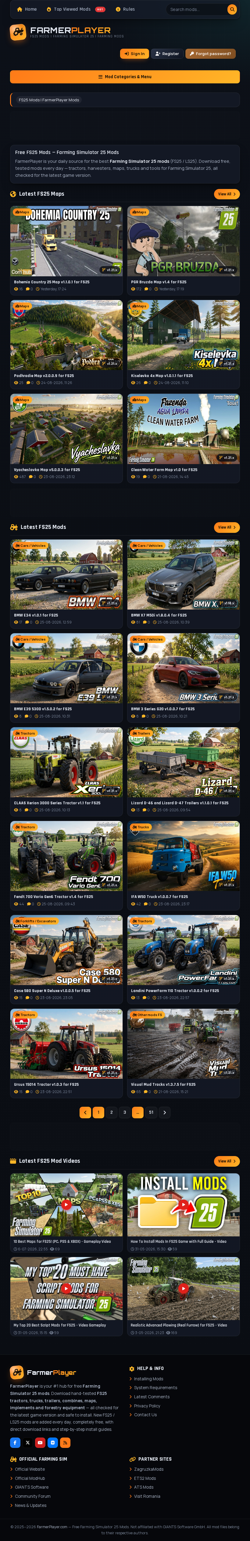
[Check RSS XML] (65, 1443)
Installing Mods (148, 1379)
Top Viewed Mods (78, 9)
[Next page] (164, 1112)
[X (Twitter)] (28, 1443)
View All (224, 194)
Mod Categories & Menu (128, 77)
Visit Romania (147, 1496)
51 (151, 1112)
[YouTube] (40, 1443)
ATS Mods (143, 1487)
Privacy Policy (147, 1406)
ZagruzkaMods (148, 1469)
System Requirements (155, 1387)
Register (170, 53)
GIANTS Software (31, 1487)
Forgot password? (213, 53)
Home (31, 9)
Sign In (138, 53)
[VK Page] (53, 1443)
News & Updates (30, 1505)
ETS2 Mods (145, 1478)
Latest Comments (152, 1396)
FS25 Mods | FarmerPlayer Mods (49, 100)
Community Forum (33, 1496)
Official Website (30, 1469)
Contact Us (145, 1414)
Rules (129, 9)
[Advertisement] (125, 125)
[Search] (232, 9)
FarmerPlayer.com (52, 1526)
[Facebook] (15, 1443)
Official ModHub (30, 1478)
